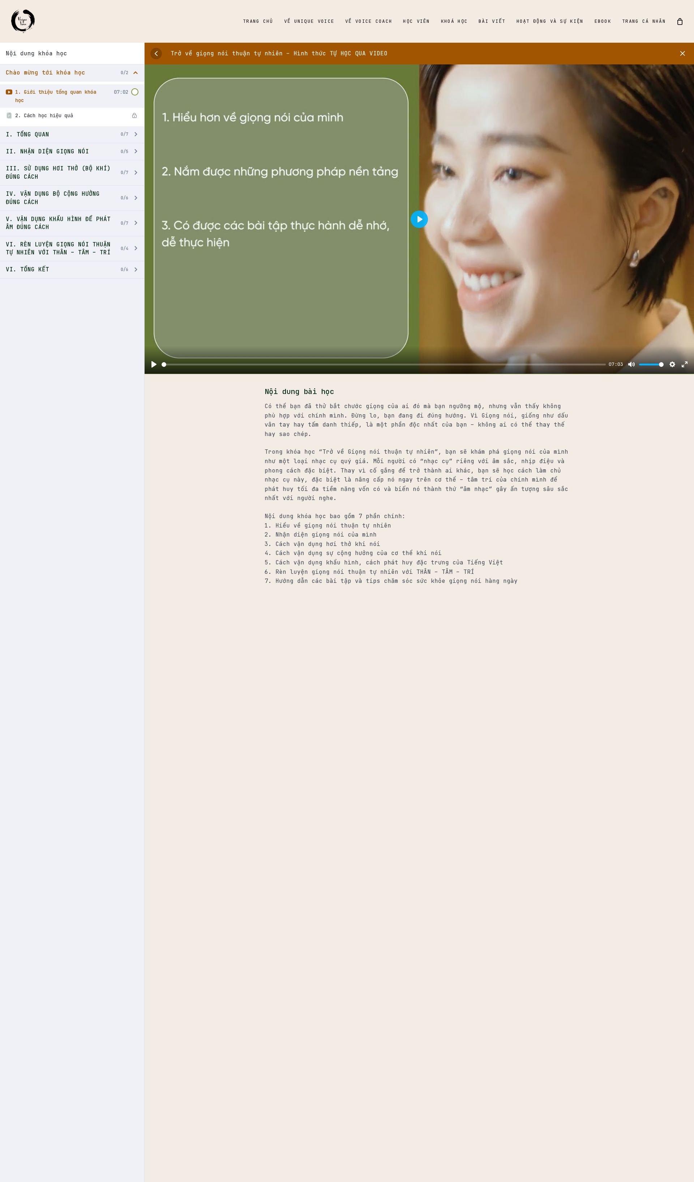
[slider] (384, 364)
